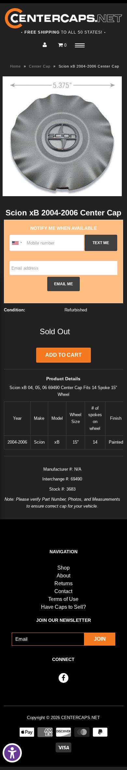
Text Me (100, 243)
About (63, 575)
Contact (63, 591)
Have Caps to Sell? (63, 607)
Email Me (63, 284)
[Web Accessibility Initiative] (12, 753)
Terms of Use (63, 599)
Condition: (14, 309)
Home (15, 66)
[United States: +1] (17, 243)
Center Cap (39, 66)
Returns (63, 583)
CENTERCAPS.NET (80, 717)
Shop (63, 568)
